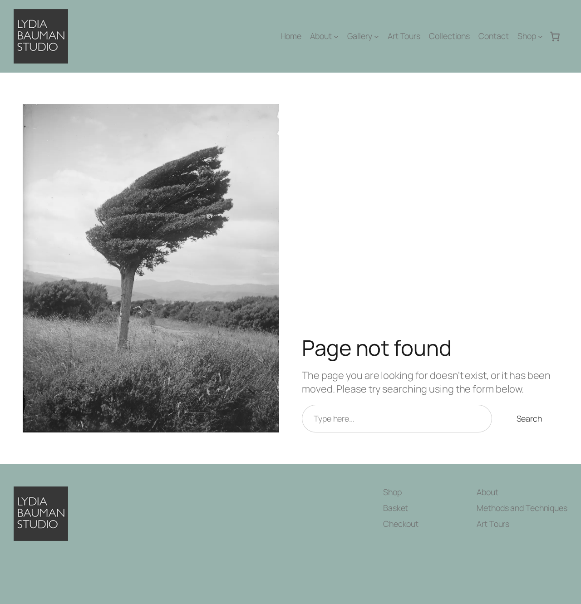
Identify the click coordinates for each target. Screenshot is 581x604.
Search (529, 418)
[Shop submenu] (540, 36)
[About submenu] (336, 36)
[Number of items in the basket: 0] (555, 36)
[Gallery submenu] (376, 36)
